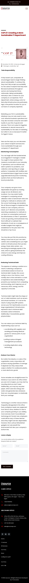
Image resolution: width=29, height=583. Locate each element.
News (2, 553)
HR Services (4, 546)
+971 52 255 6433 (9, 523)
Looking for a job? (6, 557)
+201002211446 (15, 4)
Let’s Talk (3, 565)
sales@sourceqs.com (15, 2)
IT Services (4, 542)
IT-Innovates (15, 580)
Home (2, 539)
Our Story (3, 549)
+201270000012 (8, 502)
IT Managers (6, 66)
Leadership (13, 66)
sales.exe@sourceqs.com (11, 505)
